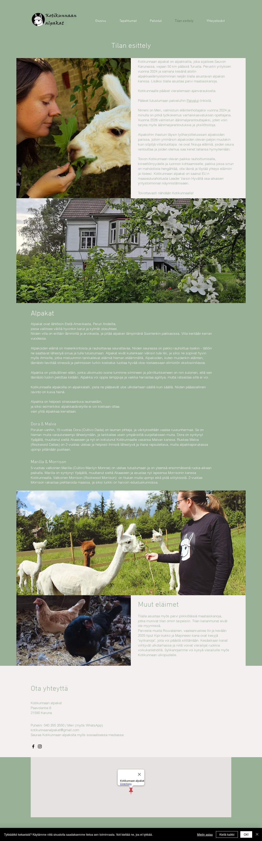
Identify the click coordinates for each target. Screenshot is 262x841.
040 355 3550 (54, 725)
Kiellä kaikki (226, 834)
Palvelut (193, 100)
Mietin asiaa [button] (205, 834)
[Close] (257, 834)
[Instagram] (39, 746)
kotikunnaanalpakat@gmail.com (55, 730)
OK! (246, 834)
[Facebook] (33, 746)
